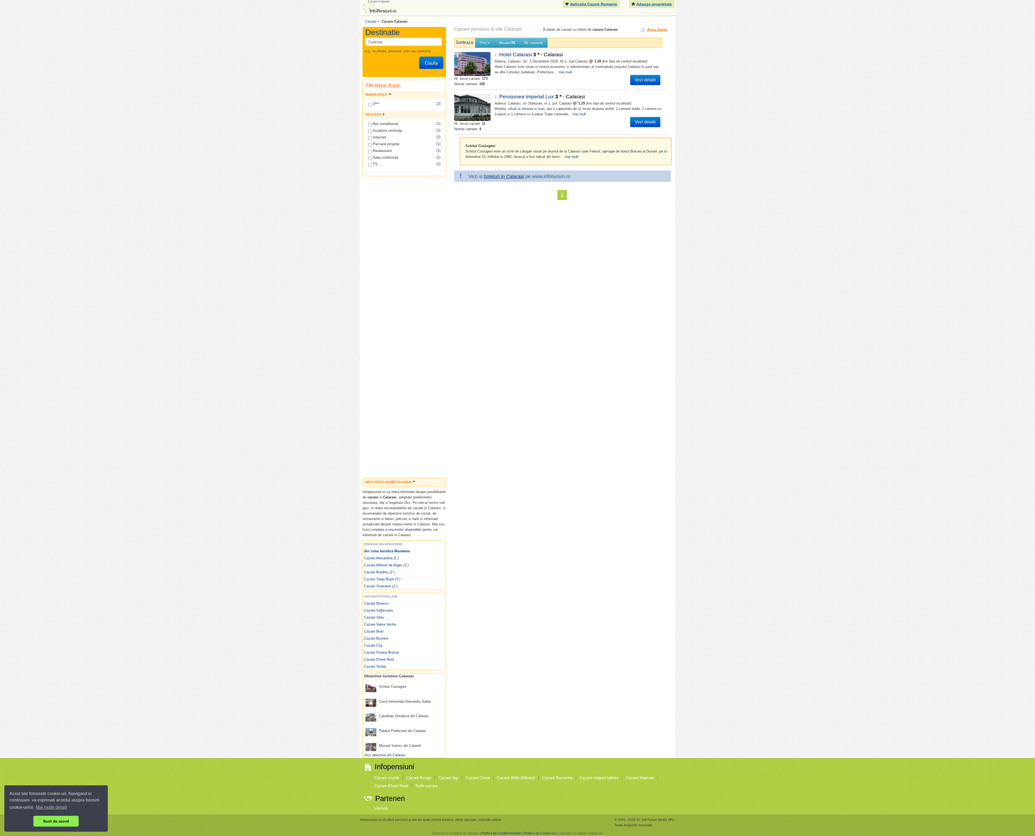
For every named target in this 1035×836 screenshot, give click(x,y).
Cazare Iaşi (448, 778)
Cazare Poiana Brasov (381, 652)
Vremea (381, 808)
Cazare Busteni (376, 638)
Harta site (596, 833)
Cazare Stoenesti (380, 586)
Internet (379, 137)
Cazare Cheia (477, 778)
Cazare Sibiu (374, 617)
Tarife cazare (426, 786)
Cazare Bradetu (379, 572)
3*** (375, 104)
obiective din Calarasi (388, 755)
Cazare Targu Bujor (382, 579)
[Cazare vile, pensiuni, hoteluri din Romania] (379, 7)
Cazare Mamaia (640, 778)
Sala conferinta (385, 157)
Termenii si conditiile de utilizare (455, 833)
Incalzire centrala (387, 130)
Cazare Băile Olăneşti (516, 778)
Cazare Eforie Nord (379, 659)
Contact (580, 833)
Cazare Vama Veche (380, 624)
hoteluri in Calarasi (504, 176)
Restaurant (382, 150)
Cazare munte (386, 778)
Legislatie (565, 833)
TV (375, 164)
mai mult (565, 72)
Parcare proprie (385, 144)
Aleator (505, 42)
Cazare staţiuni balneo (599, 778)
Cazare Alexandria (381, 558)
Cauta (431, 62)
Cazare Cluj (373, 645)
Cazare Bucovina (557, 778)
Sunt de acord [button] (56, 821)
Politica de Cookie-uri (540, 833)
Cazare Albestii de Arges (386, 565)
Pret (484, 42)
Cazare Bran (374, 631)
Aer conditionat (385, 124)
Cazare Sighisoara (378, 610)
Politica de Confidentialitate (501, 833)
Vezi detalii (645, 80)
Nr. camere (533, 42)
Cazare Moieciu (376, 603)
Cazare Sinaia (375, 666)
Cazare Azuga (418, 778)
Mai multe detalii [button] (51, 807)
